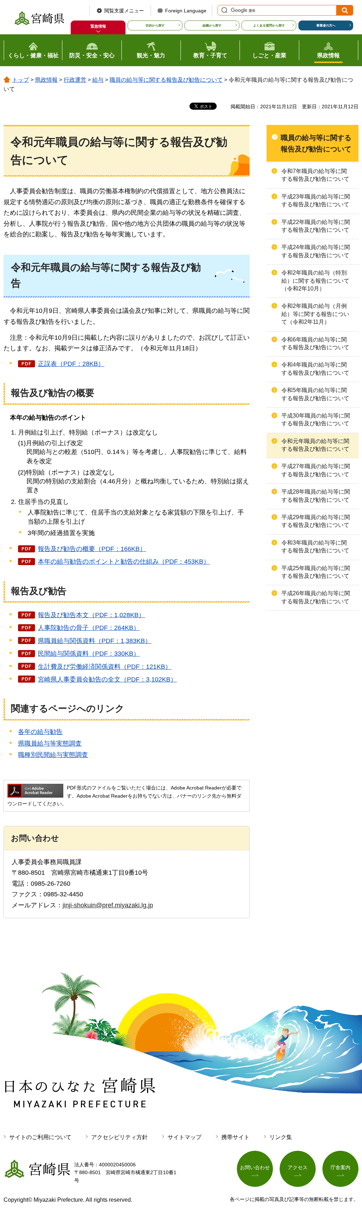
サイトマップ (185, 1137)
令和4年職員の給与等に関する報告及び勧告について (315, 368)
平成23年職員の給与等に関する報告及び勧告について (315, 200)
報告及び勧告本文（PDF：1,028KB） (91, 615)
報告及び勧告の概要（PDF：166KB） (92, 548)
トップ (20, 80)
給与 (98, 80)
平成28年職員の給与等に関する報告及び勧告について (315, 495)
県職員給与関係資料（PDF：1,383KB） (94, 640)
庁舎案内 (340, 1167)
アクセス (298, 1167)
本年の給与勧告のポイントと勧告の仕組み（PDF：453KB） (124, 561)
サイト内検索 (223, 10)
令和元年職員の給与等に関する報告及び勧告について (315, 445)
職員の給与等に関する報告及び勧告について (166, 80)
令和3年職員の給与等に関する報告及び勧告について (315, 546)
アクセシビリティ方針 (119, 1137)
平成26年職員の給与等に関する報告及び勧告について (315, 597)
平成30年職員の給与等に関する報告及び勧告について (315, 419)
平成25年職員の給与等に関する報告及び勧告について (315, 572)
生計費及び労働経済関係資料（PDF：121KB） (104, 666)
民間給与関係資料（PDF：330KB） (89, 653)
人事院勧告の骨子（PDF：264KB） (89, 627)
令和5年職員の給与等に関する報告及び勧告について (315, 394)
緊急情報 (98, 26)
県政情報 (46, 80)
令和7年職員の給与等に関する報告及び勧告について (315, 175)
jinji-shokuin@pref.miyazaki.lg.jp (108, 905)
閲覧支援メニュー (124, 10)
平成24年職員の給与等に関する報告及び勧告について (315, 251)
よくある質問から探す (269, 25)
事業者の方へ (325, 25)
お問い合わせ (255, 1167)
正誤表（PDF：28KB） (71, 363)
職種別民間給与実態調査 (53, 754)
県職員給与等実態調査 (50, 743)
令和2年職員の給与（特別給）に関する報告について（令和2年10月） (315, 281)
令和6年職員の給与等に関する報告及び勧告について (315, 343)
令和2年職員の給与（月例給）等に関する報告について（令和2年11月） (315, 314)
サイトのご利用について (40, 1137)
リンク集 (280, 1137)
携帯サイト (235, 1137)
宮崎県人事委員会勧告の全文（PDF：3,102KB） (107, 679)
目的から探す (155, 25)
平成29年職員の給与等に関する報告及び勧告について (315, 521)
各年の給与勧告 (40, 731)
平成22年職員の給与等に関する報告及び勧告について (315, 226)
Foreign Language (185, 10)
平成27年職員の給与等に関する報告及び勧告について (315, 470)
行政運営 (75, 80)
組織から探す (212, 25)
